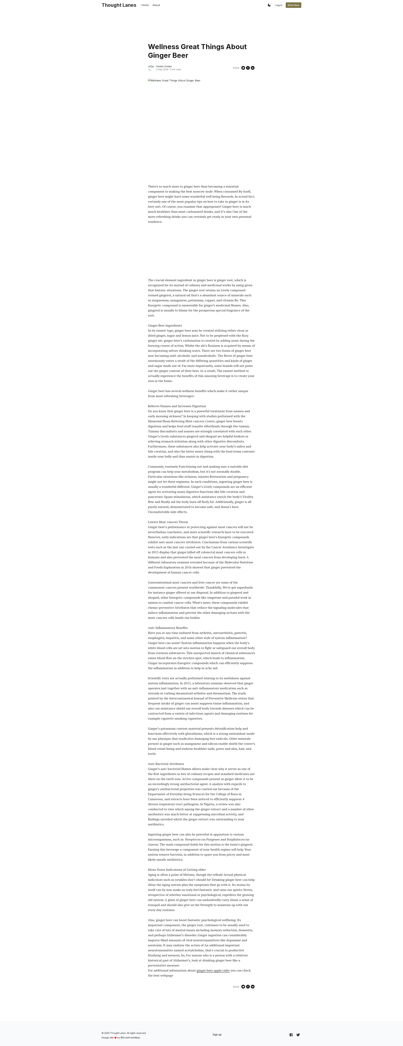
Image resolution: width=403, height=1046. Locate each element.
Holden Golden (164, 66)
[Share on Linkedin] (252, 68)
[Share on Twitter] (243, 68)
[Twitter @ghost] (298, 1034)
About (156, 5)
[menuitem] (217, 1034)
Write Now (293, 5)
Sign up (217, 1034)
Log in (278, 5)
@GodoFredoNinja (130, 1037)
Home (145, 5)
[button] (269, 5)
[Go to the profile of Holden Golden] (151, 68)
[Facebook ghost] (291, 1034)
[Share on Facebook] (248, 68)
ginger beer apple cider (213, 970)
